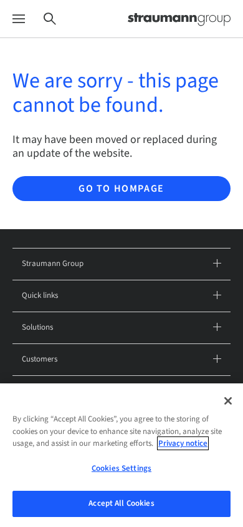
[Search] (50, 19)
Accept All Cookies (121, 503)
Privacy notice (182, 443)
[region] (121, 455)
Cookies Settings (121, 468)
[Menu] (18, 19)
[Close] (228, 401)
